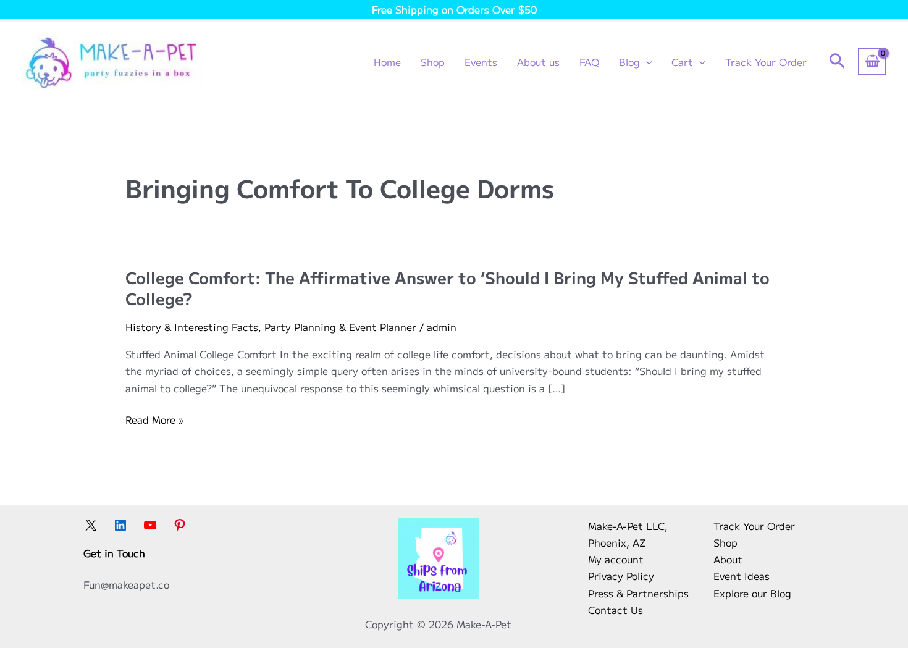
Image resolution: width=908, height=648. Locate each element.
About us (538, 61)
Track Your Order (766, 61)
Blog (629, 61)
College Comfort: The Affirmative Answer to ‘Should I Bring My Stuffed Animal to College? (447, 287)
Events (481, 61)
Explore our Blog (752, 593)
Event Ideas (741, 575)
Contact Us (615, 609)
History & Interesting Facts (191, 326)
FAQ (589, 61)
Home (387, 61)
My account (616, 559)
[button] (646, 61)
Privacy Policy (621, 575)
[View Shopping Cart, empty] (872, 61)
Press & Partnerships (638, 593)
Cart (682, 61)
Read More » (154, 419)
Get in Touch (114, 552)
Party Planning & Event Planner (340, 326)
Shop (433, 61)
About (727, 559)
